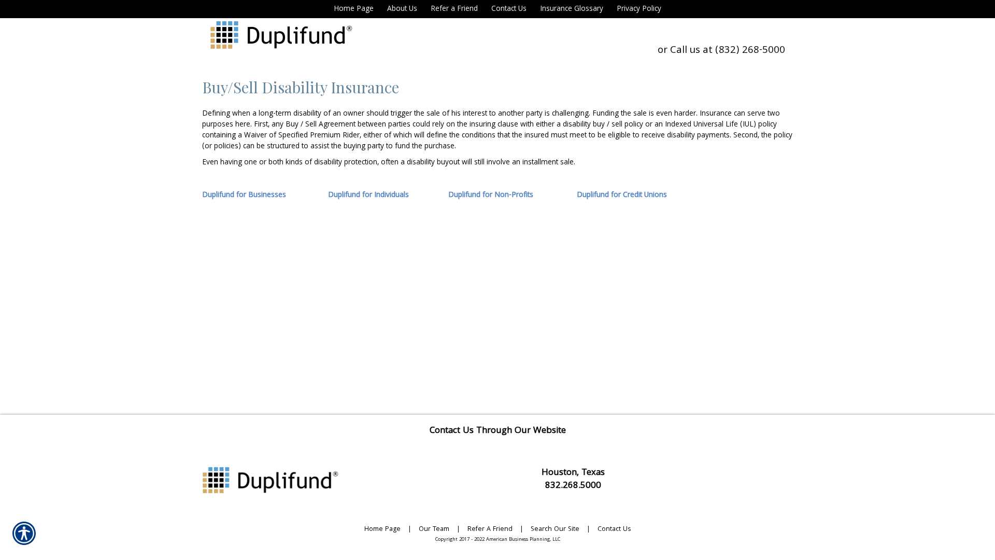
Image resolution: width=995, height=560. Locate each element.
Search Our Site (555, 529)
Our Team (434, 529)
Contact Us (614, 529)
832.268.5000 (573, 486)
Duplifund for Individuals (368, 195)
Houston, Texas (573, 473)
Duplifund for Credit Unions (622, 195)
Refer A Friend (490, 529)
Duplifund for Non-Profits (490, 195)
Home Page (382, 529)
